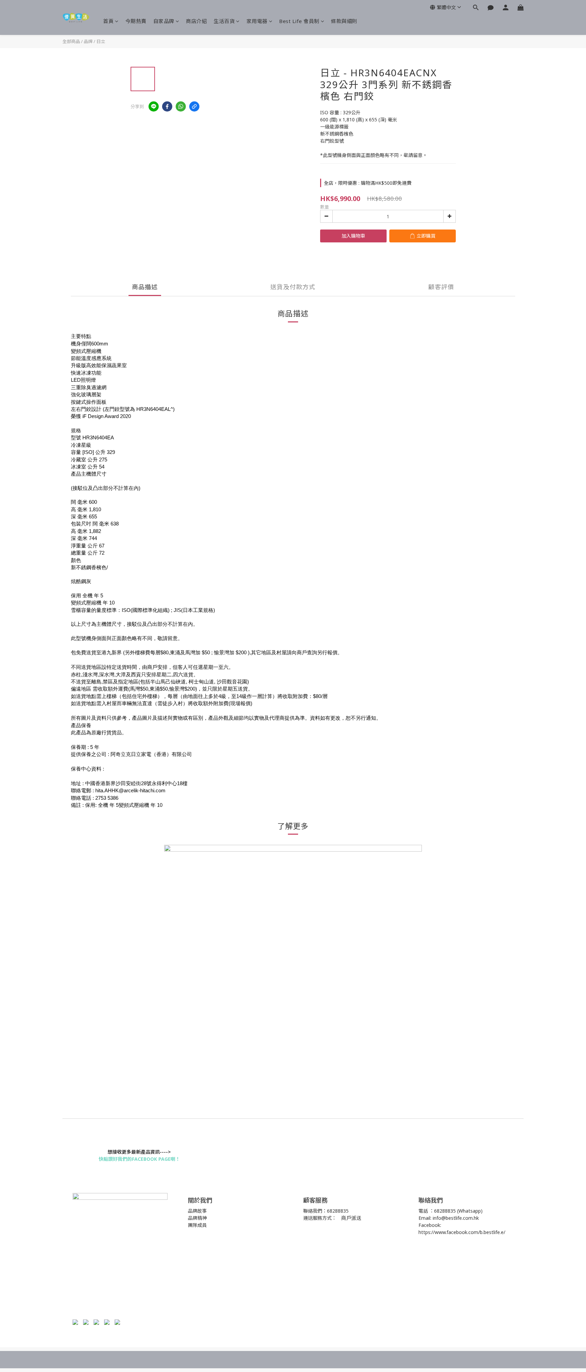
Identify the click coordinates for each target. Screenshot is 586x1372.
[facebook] (167, 106)
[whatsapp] (181, 106)
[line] (154, 106)
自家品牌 (163, 21)
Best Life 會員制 (299, 21)
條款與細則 (344, 21)
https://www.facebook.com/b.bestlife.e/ (461, 1232)
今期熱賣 (135, 21)
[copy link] (194, 106)
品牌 (88, 41)
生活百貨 (224, 21)
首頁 (108, 21)
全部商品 (71, 41)
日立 (100, 41)
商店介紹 (196, 21)
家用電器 (257, 21)
